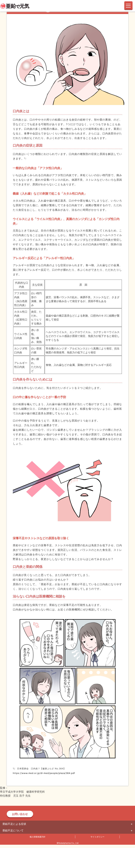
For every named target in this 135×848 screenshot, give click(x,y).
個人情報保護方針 (37, 837)
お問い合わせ (20, 814)
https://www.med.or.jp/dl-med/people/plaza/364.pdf (44, 773)
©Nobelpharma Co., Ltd (67, 843)
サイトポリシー (97, 837)
